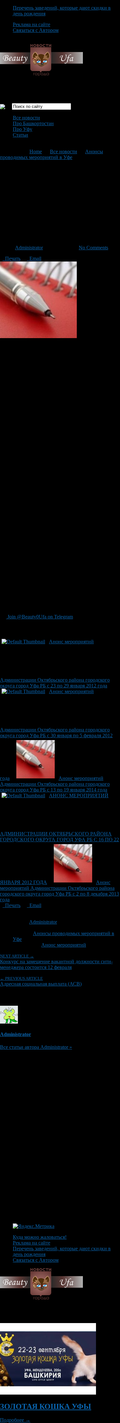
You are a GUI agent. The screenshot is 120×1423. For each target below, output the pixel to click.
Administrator (29, 247)
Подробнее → (15, 1420)
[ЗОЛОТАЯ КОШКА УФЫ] (48, 1393)
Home (35, 151)
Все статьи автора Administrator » (36, 1047)
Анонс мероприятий (63, 945)
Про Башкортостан (33, 123)
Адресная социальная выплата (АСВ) (41, 981)
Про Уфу (22, 129)
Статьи (20, 135)
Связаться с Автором (36, 30)
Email (34, 258)
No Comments (93, 247)
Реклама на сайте (31, 24)
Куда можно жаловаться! (40, 1237)
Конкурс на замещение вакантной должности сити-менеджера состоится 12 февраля (56, 962)
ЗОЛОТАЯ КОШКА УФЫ (45, 1406)
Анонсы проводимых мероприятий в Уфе (51, 154)
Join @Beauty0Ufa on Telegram (39, 616)
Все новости (26, 117)
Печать (11, 258)
